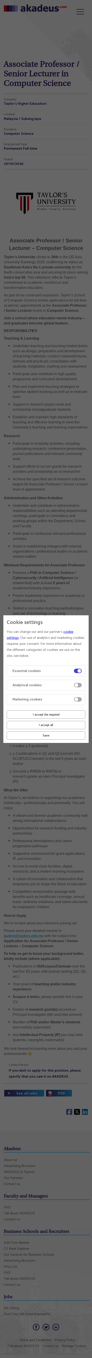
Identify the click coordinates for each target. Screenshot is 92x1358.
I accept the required (46, 714)
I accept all (46, 725)
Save (46, 735)
